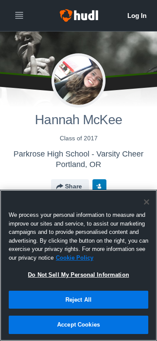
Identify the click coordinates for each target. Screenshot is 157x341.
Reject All (78, 299)
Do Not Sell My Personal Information (78, 274)
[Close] (146, 202)
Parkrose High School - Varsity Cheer (78, 154)
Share (73, 186)
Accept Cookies (78, 324)
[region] (78, 265)
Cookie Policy (74, 257)
